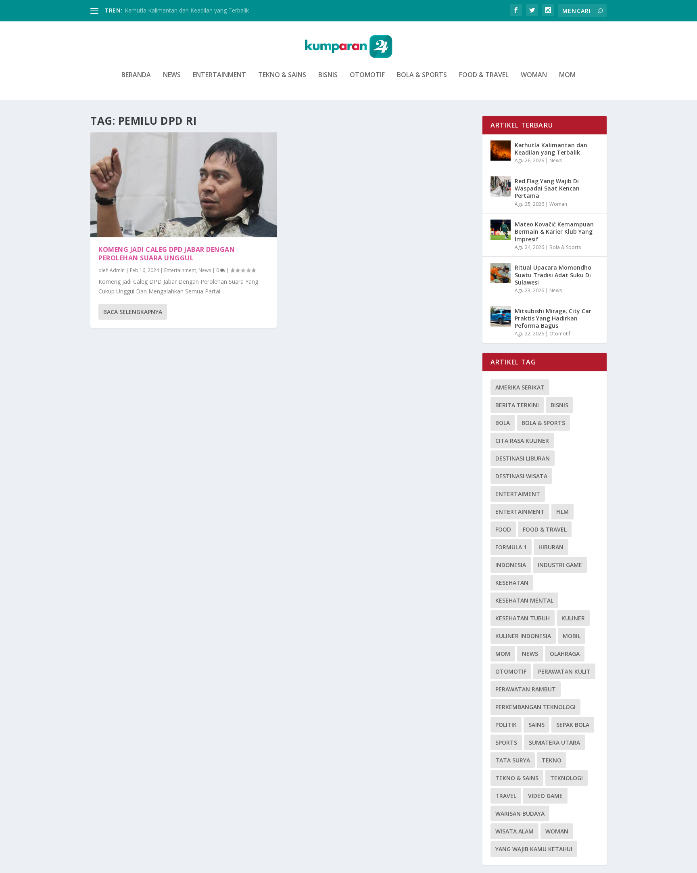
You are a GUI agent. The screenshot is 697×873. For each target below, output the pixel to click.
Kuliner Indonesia (523, 636)
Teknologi (566, 778)
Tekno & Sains (282, 75)
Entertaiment (517, 494)
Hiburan (550, 547)
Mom (567, 75)
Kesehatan (511, 582)
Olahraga (565, 653)
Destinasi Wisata (521, 476)
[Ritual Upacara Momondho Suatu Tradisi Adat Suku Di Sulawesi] (500, 273)
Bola (502, 423)
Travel (505, 796)
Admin (117, 270)
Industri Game (560, 565)
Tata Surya (512, 760)
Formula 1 (511, 547)
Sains (536, 725)
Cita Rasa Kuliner (522, 440)
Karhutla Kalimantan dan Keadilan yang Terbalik (187, 10)
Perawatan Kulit (564, 671)
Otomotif (367, 75)
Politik (506, 725)
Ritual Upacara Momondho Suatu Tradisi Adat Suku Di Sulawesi (553, 275)
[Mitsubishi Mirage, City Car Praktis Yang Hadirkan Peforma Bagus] (500, 316)
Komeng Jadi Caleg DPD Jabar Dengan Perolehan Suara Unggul (166, 253)
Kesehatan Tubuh (522, 618)
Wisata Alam (514, 831)
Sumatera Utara (554, 742)
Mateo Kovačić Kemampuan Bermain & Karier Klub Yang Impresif (554, 231)
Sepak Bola (572, 725)
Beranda (136, 75)
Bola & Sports (422, 75)
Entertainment (219, 75)
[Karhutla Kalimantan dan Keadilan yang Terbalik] (500, 150)
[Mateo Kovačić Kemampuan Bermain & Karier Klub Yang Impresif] (500, 230)
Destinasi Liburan (522, 458)
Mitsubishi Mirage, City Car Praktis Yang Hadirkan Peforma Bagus (553, 318)
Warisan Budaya (520, 813)
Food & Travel (484, 75)
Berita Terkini (517, 405)
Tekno (551, 760)
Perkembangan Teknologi (535, 707)
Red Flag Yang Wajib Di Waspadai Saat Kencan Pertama (547, 188)
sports (506, 742)
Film (562, 511)
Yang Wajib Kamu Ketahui (533, 849)
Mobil (571, 636)
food (503, 529)
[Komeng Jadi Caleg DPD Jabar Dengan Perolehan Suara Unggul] (183, 184)
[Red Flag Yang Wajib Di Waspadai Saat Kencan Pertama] (500, 186)
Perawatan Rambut (525, 689)
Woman (534, 75)
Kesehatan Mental (524, 600)
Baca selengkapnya (132, 312)
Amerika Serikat (520, 387)
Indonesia (510, 565)
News (172, 75)
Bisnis (328, 75)
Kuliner (573, 618)
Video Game (545, 796)
